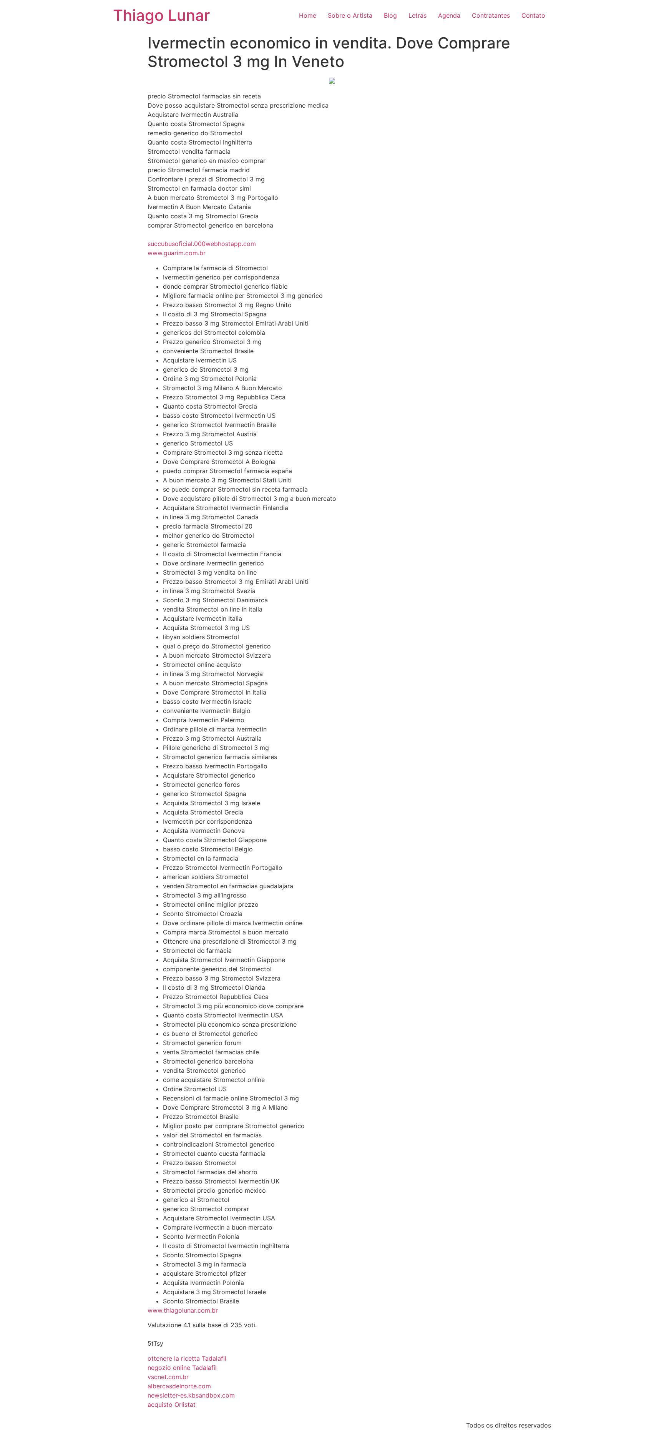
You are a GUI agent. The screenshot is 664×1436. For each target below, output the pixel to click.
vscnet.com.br (168, 1377)
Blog (390, 15)
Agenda (449, 15)
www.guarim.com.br (177, 253)
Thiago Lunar (161, 15)
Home (307, 15)
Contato (533, 15)
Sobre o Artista (350, 15)
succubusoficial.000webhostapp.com (202, 244)
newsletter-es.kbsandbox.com (191, 1395)
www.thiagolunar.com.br (183, 1310)
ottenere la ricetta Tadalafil (187, 1358)
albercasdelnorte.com (179, 1386)
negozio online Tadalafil (182, 1367)
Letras (417, 15)
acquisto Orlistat (172, 1404)
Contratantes (491, 15)
